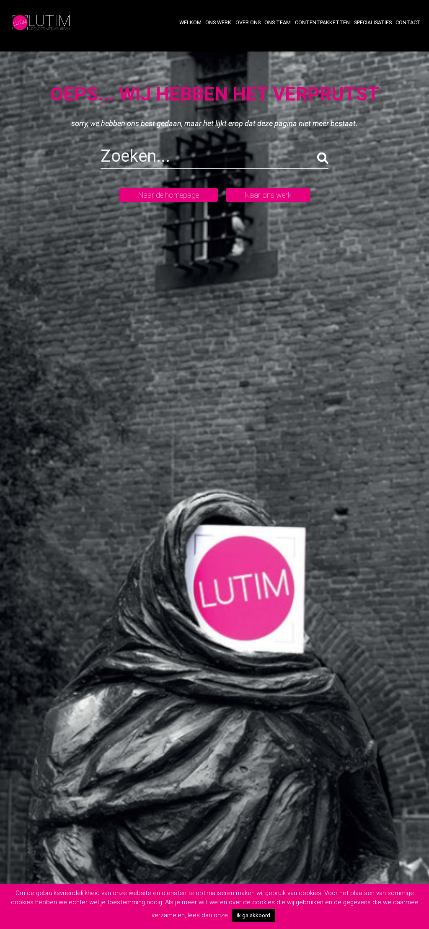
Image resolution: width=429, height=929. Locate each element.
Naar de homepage (168, 195)
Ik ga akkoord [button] (253, 915)
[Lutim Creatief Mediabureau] (41, 22)
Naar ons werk (268, 195)
